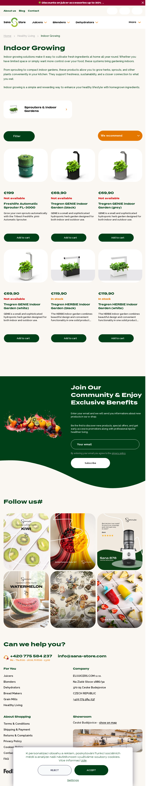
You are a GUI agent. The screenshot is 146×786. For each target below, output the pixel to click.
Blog (22, 10)
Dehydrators (12, 687)
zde (84, 760)
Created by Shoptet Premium (11, 778)
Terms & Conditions (17, 723)
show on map (108, 722)
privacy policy (119, 453)
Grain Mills (10, 699)
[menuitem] (41, 22)
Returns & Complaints (18, 735)
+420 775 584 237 (31, 656)
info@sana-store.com (82, 656)
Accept (91, 770)
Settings (73, 780)
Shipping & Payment (17, 729)
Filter (16, 136)
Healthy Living (13, 705)
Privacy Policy (13, 741)
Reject (55, 770)
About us (10, 10)
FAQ (6, 758)
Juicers (8, 675)
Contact (33, 10)
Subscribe (90, 463)
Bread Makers (13, 693)
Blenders (10, 681)
